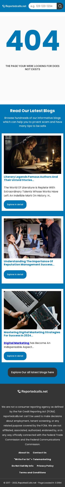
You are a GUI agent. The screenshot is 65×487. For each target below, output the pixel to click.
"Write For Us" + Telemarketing (32, 459)
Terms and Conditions (32, 472)
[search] (60, 6)
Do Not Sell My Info (23, 465)
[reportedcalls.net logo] (33, 391)
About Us (24, 452)
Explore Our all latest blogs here (32, 372)
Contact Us (39, 452)
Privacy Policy (45, 465)
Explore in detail (15, 204)
